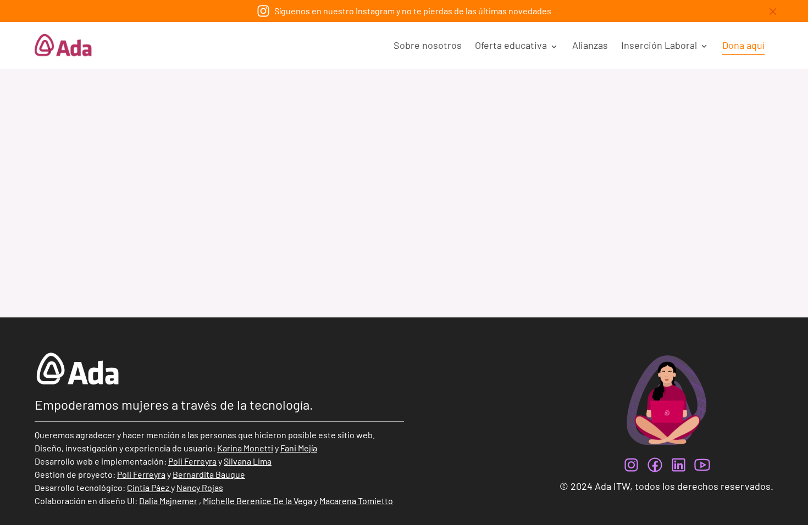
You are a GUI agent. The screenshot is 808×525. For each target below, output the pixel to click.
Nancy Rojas (199, 487)
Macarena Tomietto (356, 500)
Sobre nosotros (428, 45)
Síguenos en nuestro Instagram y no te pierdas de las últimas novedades (412, 10)
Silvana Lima (248, 461)
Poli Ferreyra (192, 461)
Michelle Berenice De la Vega (257, 500)
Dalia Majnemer (168, 500)
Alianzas (590, 45)
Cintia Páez (148, 487)
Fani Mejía (298, 448)
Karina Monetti (245, 448)
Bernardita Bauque (209, 474)
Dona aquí (743, 45)
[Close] (773, 11)
